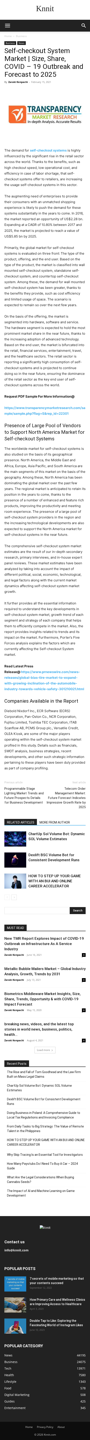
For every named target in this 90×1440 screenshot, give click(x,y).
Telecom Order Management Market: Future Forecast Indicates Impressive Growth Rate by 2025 (66, 798)
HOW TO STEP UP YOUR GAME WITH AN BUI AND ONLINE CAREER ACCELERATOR (54, 881)
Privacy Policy (45, 1427)
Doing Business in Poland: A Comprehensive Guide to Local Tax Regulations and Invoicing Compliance (43, 1115)
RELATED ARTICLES (20, 822)
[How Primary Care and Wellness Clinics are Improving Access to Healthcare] (15, 1305)
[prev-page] (7, 897)
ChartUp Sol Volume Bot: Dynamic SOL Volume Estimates (39, 1088)
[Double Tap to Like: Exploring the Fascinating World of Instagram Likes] (15, 1326)
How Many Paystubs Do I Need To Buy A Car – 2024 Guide (42, 1166)
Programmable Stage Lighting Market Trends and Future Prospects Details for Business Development (24, 795)
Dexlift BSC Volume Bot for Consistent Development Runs (43, 1101)
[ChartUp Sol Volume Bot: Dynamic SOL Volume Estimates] (15, 839)
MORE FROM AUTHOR (55, 822)
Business (21, 36)
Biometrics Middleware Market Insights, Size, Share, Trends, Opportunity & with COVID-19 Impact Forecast (42, 999)
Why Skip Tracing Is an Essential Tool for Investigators (45, 1154)
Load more (43, 1050)
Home (8, 36)
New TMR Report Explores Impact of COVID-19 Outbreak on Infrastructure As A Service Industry (44, 943)
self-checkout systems (48, 150)
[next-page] (14, 897)
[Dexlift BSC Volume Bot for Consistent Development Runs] (15, 860)
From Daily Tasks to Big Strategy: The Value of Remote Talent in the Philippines (45, 1129)
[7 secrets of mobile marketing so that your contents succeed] (15, 1284)
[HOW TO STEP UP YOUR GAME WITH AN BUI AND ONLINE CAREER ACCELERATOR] (15, 881)
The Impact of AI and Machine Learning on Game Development (41, 1193)
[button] (7, 26)
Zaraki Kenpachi (18, 82)
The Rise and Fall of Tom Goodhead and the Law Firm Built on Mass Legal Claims (44, 1074)
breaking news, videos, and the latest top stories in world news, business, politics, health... (39, 1029)
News (21, 43)
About (61, 1427)
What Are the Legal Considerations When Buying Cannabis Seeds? (40, 1180)
